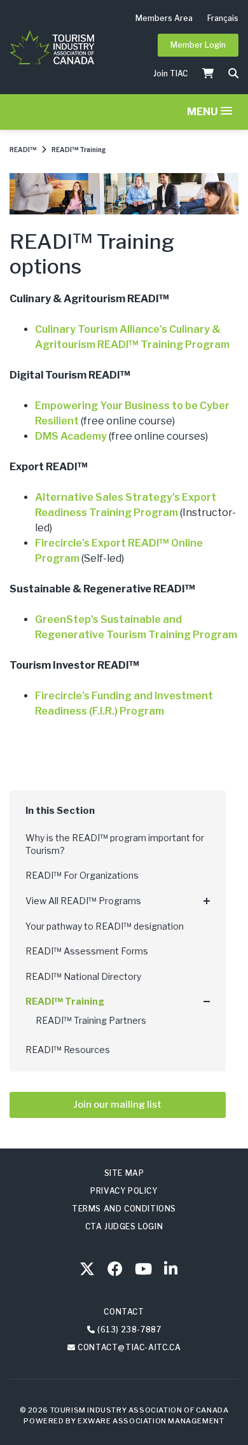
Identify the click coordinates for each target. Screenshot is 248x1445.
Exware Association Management (151, 1420)
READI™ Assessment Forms (86, 951)
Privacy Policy (123, 1191)
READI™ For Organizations (82, 875)
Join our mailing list (118, 1104)
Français (222, 18)
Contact (124, 1311)
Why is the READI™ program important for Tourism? (114, 844)
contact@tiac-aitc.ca (129, 1347)
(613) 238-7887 (129, 1329)
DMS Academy (71, 436)
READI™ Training (79, 149)
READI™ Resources (67, 1049)
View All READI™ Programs (83, 900)
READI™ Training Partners (91, 1020)
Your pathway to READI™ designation (104, 926)
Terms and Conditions (124, 1208)
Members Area (164, 18)
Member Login (198, 45)
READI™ (23, 149)
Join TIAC (170, 73)
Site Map (124, 1173)
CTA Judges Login (124, 1226)
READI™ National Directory (83, 976)
